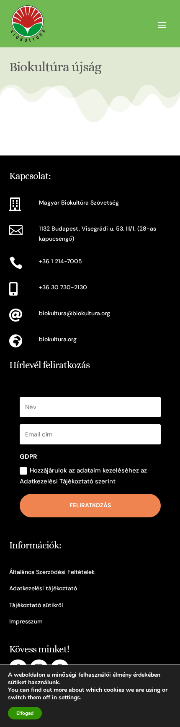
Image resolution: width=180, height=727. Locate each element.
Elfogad (24, 713)
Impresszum (26, 621)
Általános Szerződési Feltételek (52, 572)
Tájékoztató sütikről (36, 605)
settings (69, 697)
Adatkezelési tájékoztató (43, 588)
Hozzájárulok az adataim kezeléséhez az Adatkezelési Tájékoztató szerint (83, 476)
